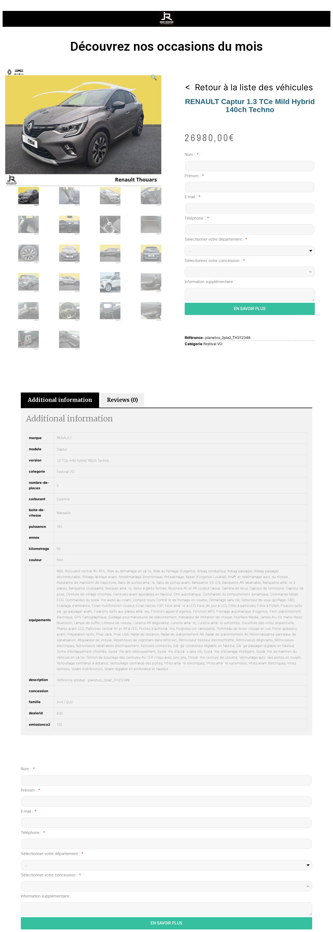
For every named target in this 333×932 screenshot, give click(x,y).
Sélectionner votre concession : (213, 260)
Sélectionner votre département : (215, 239)
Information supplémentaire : (210, 281)
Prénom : (193, 175)
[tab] (60, 400)
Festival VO (212, 344)
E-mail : (191, 197)
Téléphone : (195, 218)
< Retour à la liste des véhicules (249, 87)
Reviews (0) (122, 400)
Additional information (60, 400)
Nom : (190, 154)
